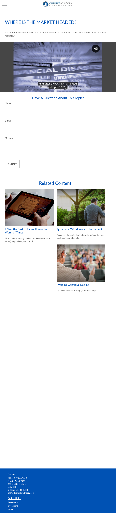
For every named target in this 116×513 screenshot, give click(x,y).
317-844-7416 (20, 478)
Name (8, 103)
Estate (10, 509)
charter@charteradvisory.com (21, 492)
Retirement (13, 502)
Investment (13, 505)
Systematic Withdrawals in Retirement (79, 229)
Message (9, 138)
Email (8, 120)
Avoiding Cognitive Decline (73, 285)
